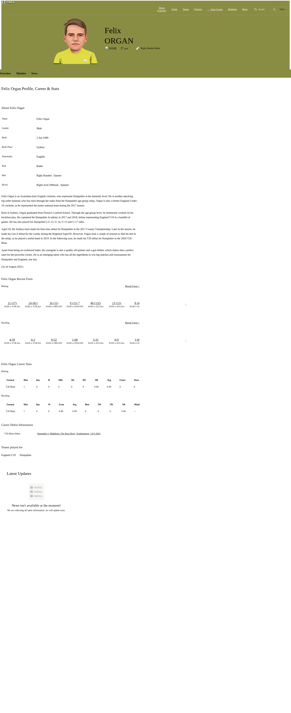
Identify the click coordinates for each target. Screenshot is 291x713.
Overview (5, 73)
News (34, 73)
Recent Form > (132, 286)
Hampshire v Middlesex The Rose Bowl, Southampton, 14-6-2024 (68, 433)
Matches (21, 73)
